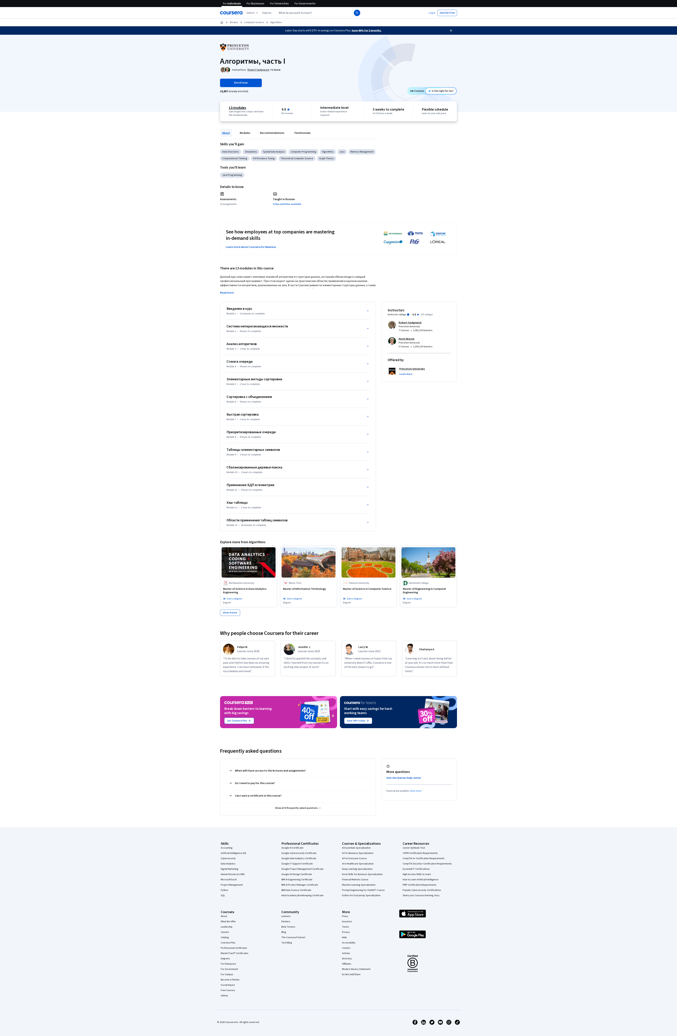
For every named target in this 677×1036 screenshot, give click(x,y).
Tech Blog (286, 942)
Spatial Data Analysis (274, 152)
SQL (223, 895)
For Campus (227, 974)
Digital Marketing (229, 869)
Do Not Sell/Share (351, 974)
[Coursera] (231, 13)
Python (224, 890)
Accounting (227, 848)
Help (344, 937)
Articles (346, 953)
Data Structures (230, 152)
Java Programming (232, 175)
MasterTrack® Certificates (234, 953)
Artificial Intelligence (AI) (233, 853)
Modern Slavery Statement (356, 969)
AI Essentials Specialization (356, 848)
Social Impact (228, 985)
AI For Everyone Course (354, 858)
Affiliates (346, 964)
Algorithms (276, 22)
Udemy (224, 995)
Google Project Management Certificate (302, 869)
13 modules (237, 107)
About (226, 133)
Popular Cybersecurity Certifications (422, 890)
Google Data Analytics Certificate (298, 858)
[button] (267, 13)
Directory (347, 958)
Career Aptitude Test (414, 848)
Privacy (346, 932)
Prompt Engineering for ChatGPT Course (363, 890)
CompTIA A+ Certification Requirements (423, 858)
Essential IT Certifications (416, 869)
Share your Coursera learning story (421, 895)
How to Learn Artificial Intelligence (420, 879)
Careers (225, 932)
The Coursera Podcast (293, 937)
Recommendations (272, 133)
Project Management (232, 885)
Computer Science (254, 22)
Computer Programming (303, 152)
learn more (416, 791)
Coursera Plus (228, 942)
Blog (283, 932)
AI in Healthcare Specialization (358, 864)
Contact (346, 948)
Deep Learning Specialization (357, 869)
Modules (245, 133)
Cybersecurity (228, 858)
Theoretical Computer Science (297, 158)
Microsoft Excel (229, 879)
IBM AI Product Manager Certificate (299, 885)
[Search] (357, 13)
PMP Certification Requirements (419, 885)
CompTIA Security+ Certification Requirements (427, 864)
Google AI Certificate (292, 848)
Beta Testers (288, 927)
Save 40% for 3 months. (367, 30)
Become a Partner (230, 980)
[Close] (451, 30)
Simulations (251, 152)
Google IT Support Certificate (297, 864)
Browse (234, 22)
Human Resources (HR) (233, 874)
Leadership (227, 927)
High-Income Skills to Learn (417, 874)
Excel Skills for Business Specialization (362, 874)
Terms (345, 927)
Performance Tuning (264, 158)
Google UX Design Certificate (296, 874)
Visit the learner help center (403, 778)
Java (342, 152)
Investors (347, 921)
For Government (229, 969)
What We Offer (228, 921)
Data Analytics (228, 864)
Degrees (225, 958)
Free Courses (228, 990)
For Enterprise (228, 964)
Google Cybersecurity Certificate (298, 853)
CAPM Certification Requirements (420, 853)
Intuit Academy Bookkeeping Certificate (302, 895)
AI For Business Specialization (357, 853)
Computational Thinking (234, 158)
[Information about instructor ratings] (408, 314)
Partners (285, 921)
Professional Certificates (234, 948)
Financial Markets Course (355, 879)
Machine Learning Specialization (359, 885)
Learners (286, 916)
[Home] (222, 22)
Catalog (225, 937)
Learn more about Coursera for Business (251, 247)
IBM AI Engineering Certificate (296, 879)
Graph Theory (326, 158)
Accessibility (348, 942)
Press (345, 916)
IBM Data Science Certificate (296, 890)
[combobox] (311, 13)
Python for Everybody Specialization (361, 895)
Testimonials (302, 133)
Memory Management (361, 152)
